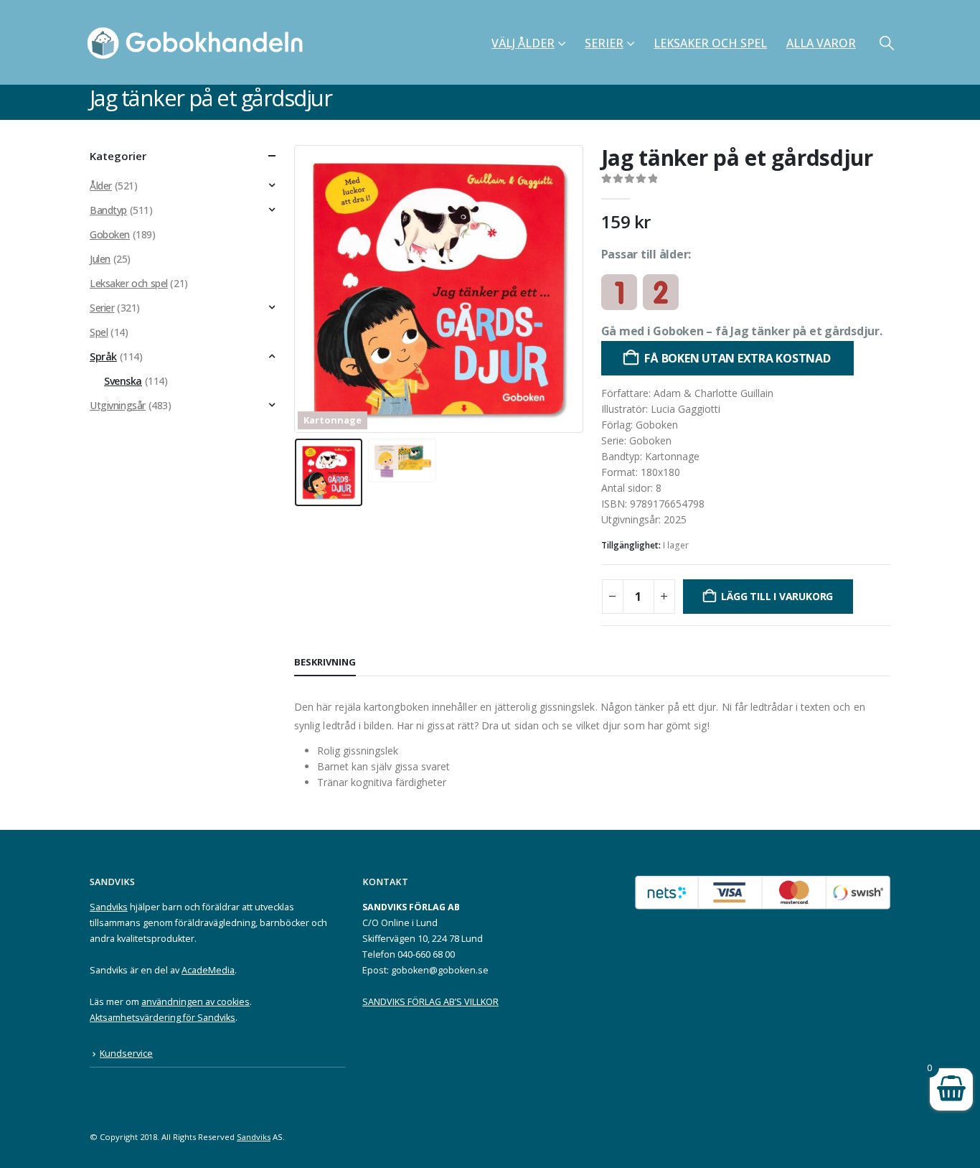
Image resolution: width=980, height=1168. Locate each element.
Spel (99, 332)
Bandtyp (108, 210)
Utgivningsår (118, 405)
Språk (103, 356)
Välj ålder (523, 43)
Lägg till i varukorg (777, 596)
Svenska (123, 381)
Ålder (101, 185)
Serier (604, 43)
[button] (886, 43)
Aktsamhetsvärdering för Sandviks (162, 1018)
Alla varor (821, 43)
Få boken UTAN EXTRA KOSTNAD (737, 358)
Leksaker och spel (710, 43)
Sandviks (109, 907)
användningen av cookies (195, 1002)
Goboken (110, 234)
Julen (100, 259)
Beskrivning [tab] (325, 661)
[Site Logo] (199, 42)
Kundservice (126, 1053)
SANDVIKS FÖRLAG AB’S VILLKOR (430, 1002)
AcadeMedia (208, 970)
